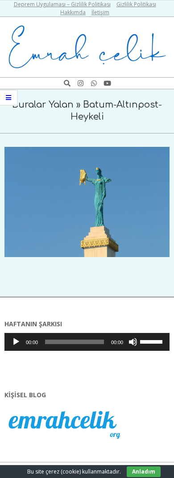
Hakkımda (73, 12)
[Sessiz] (132, 341)
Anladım (143, 471)
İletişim (100, 12)
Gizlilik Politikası (136, 4)
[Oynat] (16, 341)
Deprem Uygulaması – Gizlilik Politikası (62, 4)
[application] (87, 342)
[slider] (152, 341)
